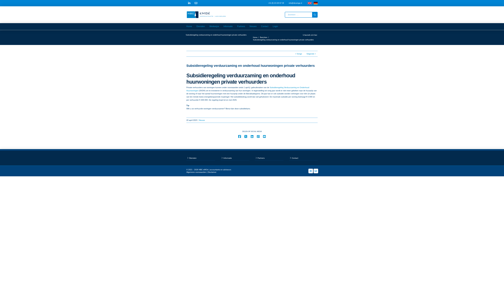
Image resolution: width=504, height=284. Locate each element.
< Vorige (298, 54)
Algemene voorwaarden (196, 172)
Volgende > (311, 54)
